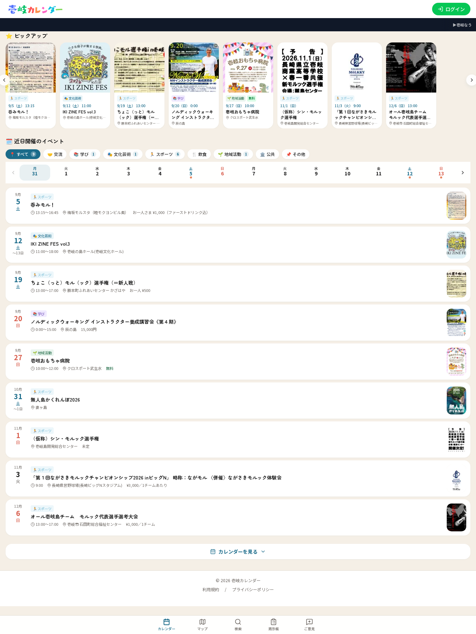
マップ (202, 628)
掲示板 (273, 628)
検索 (238, 628)
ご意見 (309, 628)
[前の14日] (13, 172)
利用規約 (210, 589)
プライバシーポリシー (253, 589)
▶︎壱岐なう (462, 24)
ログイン (455, 9)
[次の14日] (463, 172)
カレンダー (166, 628)
